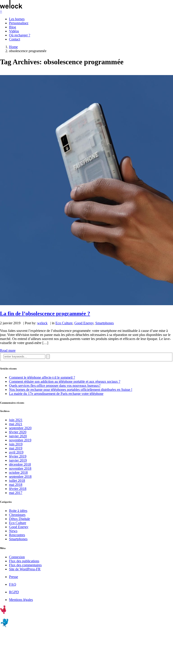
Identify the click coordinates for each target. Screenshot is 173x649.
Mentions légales (21, 600)
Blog (12, 27)
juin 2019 (16, 444)
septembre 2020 (20, 428)
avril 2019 (16, 452)
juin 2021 (16, 420)
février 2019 (17, 456)
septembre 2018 (20, 476)
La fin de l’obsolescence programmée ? (45, 313)
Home (13, 47)
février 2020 (17, 432)
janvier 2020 (18, 436)
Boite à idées (18, 511)
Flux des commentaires (25, 565)
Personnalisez (18, 23)
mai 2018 (15, 485)
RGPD (14, 592)
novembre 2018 (20, 468)
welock (42, 323)
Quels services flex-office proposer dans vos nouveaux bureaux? (54, 385)
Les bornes (17, 19)
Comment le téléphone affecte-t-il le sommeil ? (42, 377)
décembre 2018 (20, 464)
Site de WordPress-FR (25, 569)
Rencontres (17, 535)
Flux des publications (24, 561)
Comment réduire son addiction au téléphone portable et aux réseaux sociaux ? (64, 381)
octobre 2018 (18, 472)
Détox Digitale (19, 519)
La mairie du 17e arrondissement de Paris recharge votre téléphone (56, 394)
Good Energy (83, 323)
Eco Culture (64, 323)
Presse (13, 577)
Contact (14, 39)
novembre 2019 (20, 440)
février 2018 (17, 489)
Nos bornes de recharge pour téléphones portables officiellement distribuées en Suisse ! (70, 389)
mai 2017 (15, 493)
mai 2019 (15, 448)
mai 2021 (15, 424)
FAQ (12, 584)
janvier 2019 (18, 460)
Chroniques (17, 515)
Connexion (17, 557)
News (13, 531)
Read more (8, 350)
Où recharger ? (19, 35)
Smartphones (104, 323)
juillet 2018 (17, 480)
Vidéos (14, 31)
